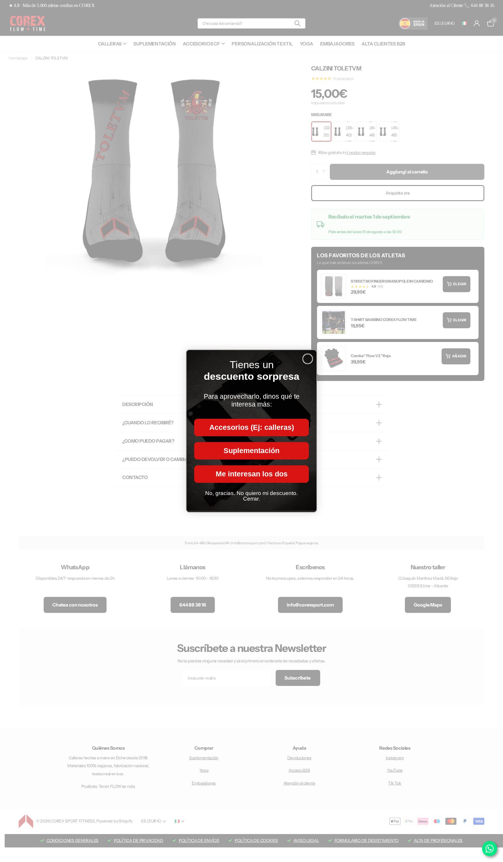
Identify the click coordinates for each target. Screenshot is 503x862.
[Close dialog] (307, 358)
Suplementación (251, 451)
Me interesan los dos (252, 474)
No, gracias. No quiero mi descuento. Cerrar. (251, 496)
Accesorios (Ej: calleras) (251, 427)
